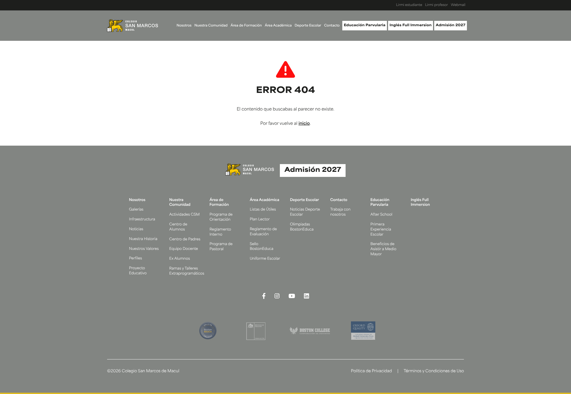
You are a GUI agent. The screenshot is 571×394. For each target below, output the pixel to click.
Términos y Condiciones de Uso (434, 371)
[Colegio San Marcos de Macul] (132, 25)
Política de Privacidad (371, 371)
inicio (304, 124)
